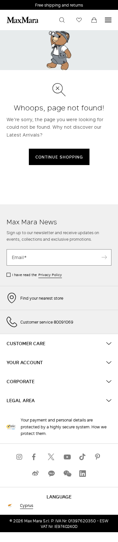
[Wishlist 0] (79, 20)
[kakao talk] (51, 473)
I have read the (37, 274)
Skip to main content (25, 4)
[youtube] (67, 457)
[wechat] (67, 473)
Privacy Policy (50, 274)
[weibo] (35, 473)
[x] (51, 457)
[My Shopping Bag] (94, 20)
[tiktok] (82, 457)
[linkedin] (82, 473)
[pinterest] (98, 457)
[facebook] (35, 457)
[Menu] (108, 20)
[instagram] (19, 457)
